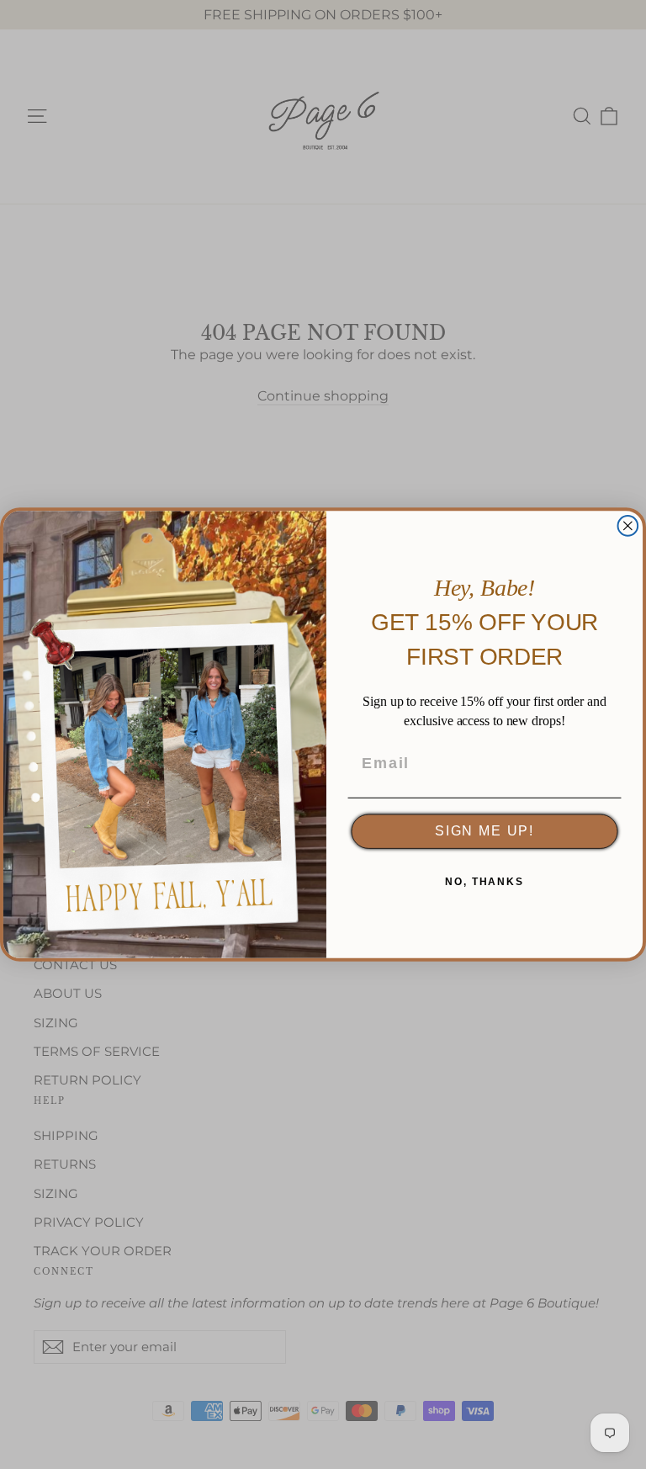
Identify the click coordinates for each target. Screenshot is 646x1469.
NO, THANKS (484, 882)
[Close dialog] (628, 526)
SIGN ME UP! (484, 832)
